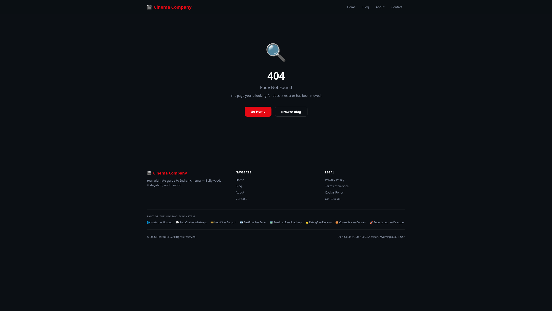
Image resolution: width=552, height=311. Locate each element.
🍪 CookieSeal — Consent (350, 222)
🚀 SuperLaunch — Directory (387, 222)
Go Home (258, 111)
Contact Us (332, 199)
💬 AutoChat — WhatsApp (191, 222)
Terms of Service (337, 186)
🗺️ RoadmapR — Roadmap (286, 222)
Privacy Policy (334, 180)
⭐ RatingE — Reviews (318, 222)
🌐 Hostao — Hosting (159, 222)
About (380, 7)
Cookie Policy (334, 192)
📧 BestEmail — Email (253, 222)
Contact (396, 7)
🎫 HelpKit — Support (223, 222)
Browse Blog (291, 111)
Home (351, 7)
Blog (365, 7)
